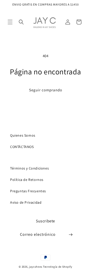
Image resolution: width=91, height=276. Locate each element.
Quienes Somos (22, 135)
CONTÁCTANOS (22, 146)
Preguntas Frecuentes (28, 191)
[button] (10, 22)
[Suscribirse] (70, 235)
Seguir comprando (45, 90)
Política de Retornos (26, 179)
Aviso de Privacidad (25, 202)
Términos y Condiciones (29, 168)
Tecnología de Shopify (57, 266)
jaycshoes (35, 266)
